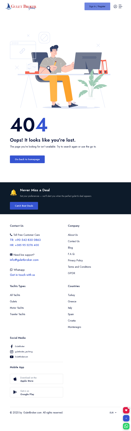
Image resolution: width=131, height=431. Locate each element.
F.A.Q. (71, 254)
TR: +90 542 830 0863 (25, 240)
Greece (72, 301)
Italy (70, 308)
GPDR (71, 273)
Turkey (71, 295)
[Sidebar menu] (120, 6)
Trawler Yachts (17, 314)
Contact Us (74, 241)
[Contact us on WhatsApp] (126, 426)
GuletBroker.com (32, 412)
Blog (70, 248)
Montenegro (74, 327)
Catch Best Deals (24, 206)
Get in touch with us (22, 275)
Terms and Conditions (79, 267)
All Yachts (15, 295)
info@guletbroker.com (24, 260)
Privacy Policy (75, 260)
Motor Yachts (17, 308)
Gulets (13, 301)
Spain (71, 314)
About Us (73, 235)
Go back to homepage (27, 159)
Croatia (72, 320)
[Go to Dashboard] (115, 6)
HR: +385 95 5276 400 (24, 245)
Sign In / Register (97, 6)
